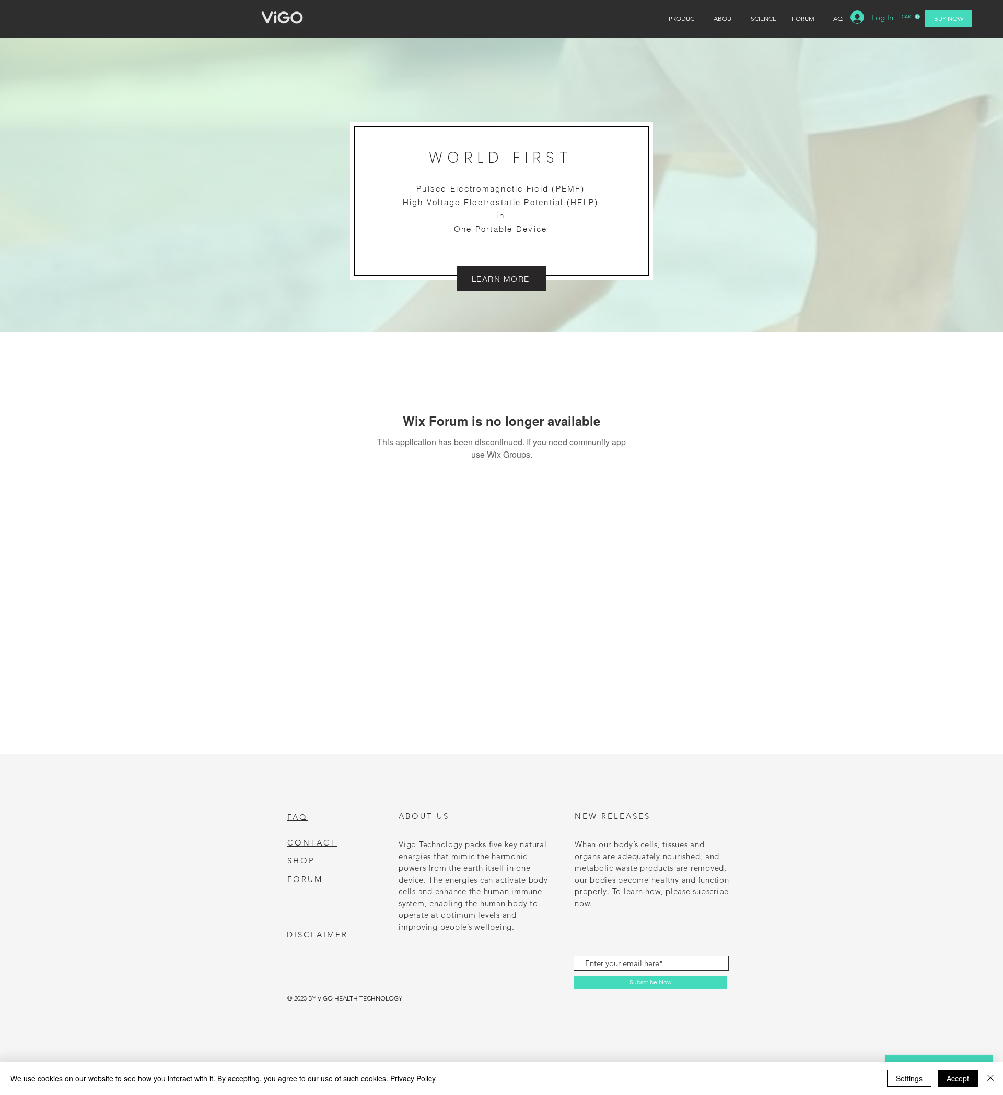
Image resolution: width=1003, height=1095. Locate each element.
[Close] (990, 1078)
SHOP (301, 860)
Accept (958, 1078)
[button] (911, 16)
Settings (909, 1078)
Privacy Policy (413, 1078)
